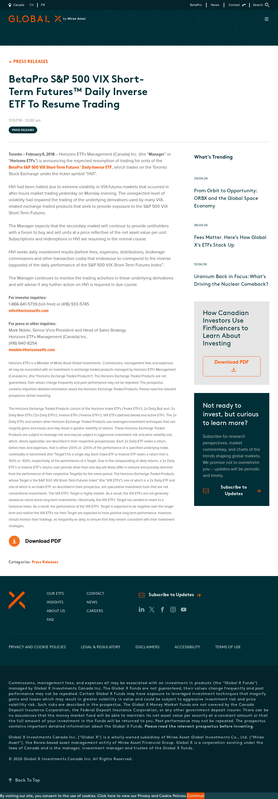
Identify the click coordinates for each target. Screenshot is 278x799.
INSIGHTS (55, 602)
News (215, 5)
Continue (195, 795)
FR (43, 5)
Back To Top (27, 780)
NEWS (92, 602)
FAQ (50, 620)
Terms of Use (228, 647)
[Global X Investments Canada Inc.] (41, 18)
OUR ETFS (55, 594)
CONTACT (95, 594)
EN (32, 5)
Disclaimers (147, 647)
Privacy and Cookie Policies (37, 647)
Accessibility (187, 647)
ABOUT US (56, 611)
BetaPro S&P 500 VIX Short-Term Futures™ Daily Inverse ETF (60, 167)
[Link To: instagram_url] (173, 609)
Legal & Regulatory (100, 647)
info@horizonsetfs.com (29, 311)
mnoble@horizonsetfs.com (32, 350)
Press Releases (45, 562)
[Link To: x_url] (151, 609)
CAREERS (95, 611)
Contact (234, 5)
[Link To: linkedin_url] (141, 609)
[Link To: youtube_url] (183, 609)
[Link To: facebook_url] (162, 609)
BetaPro (196, 5)
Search (258, 5)
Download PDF (231, 362)
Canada (18, 5)
